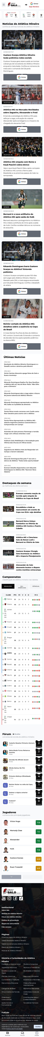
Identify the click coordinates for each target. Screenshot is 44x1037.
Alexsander (15, 840)
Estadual (36, 586)
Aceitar (38, 1027)
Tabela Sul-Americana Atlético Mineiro (15, 944)
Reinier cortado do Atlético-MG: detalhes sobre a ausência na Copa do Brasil (20, 327)
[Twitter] (21, 898)
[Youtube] (4, 898)
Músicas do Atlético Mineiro (11, 951)
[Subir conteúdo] (32, 877)
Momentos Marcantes (31, 988)
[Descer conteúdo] (11, 877)
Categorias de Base (8, 988)
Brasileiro (8, 586)
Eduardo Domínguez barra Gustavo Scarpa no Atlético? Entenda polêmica (20, 269)
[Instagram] (9, 898)
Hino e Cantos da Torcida (10, 992)
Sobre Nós (5, 910)
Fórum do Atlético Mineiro (11, 917)
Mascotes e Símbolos (31, 976)
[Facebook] (15, 898)
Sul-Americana (22, 587)
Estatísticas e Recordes (31, 980)
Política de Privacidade (14, 1029)
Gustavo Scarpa (16, 858)
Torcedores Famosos (30, 1003)
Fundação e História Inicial (11, 964)
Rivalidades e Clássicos (31, 971)
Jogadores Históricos (9, 967)
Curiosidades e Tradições (10, 980)
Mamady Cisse (16, 830)
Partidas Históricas (8, 976)
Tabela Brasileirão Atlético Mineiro (14, 940)
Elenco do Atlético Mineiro (11, 947)
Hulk (12, 849)
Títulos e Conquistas (30, 964)
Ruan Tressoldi (16, 867)
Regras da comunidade (10, 924)
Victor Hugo (15, 821)
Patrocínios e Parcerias (10, 983)
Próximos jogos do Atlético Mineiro (14, 937)
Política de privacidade (10, 920)
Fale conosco (6, 927)
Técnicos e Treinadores (31, 967)
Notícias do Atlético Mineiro (12, 913)
